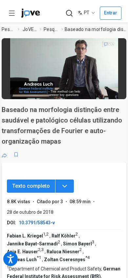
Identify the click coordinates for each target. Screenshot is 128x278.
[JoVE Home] (30, 13)
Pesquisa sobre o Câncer (51, 29)
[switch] (74, 92)
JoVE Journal (30, 29)
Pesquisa (8, 29)
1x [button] (103, 92)
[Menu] (64, 186)
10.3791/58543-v (37, 222)
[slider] (39, 92)
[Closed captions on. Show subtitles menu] (115, 91)
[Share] (4, 154)
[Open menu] (12, 13)
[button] (120, 44)
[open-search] (69, 13)
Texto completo (31, 186)
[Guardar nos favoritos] (16, 154)
